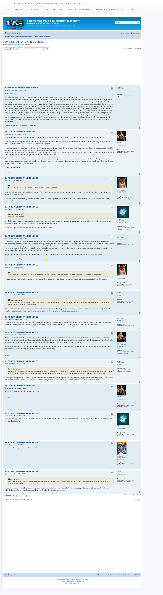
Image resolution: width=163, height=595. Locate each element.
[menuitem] (19, 33)
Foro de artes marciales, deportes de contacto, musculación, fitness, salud (48, 3)
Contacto (130, 9)
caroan (119, 292)
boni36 (119, 219)
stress (118, 454)
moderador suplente (18, 44)
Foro (61, 9)
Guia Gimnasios (31, 9)
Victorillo (119, 87)
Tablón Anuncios (85, 9)
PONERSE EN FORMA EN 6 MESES (23, 42)
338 (124, 149)
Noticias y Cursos (48, 9)
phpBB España (79, 581)
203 (124, 324)
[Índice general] (15, 24)
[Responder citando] (111, 88)
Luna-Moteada (121, 317)
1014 (124, 226)
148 (124, 299)
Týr (118, 188)
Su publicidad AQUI (115, 9)
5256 (124, 462)
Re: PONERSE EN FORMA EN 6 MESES (21, 132)
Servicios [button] (99, 9)
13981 (124, 196)
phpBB (67, 579)
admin (27, 44)
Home (19, 9)
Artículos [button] (70, 9)
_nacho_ (119, 142)
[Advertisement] (72, 68)
